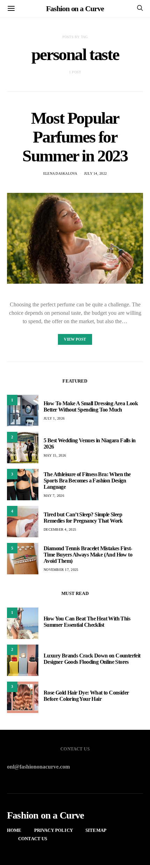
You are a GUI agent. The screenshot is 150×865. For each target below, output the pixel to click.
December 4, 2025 (60, 529)
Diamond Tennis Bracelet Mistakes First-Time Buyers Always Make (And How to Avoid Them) (88, 554)
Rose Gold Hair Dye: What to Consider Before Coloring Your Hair (86, 696)
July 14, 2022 (95, 173)
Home (14, 830)
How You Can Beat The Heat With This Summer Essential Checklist (87, 622)
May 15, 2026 (55, 455)
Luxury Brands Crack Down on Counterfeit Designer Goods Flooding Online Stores (92, 659)
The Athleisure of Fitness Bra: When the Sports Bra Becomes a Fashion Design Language (87, 480)
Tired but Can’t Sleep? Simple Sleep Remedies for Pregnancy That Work (83, 517)
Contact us (32, 838)
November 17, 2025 (61, 570)
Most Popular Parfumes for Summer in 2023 (74, 137)
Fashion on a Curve (75, 8)
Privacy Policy (53, 830)
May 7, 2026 (54, 495)
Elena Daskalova (60, 173)
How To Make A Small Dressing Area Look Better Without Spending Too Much (91, 406)
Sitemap (95, 830)
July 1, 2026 (54, 418)
